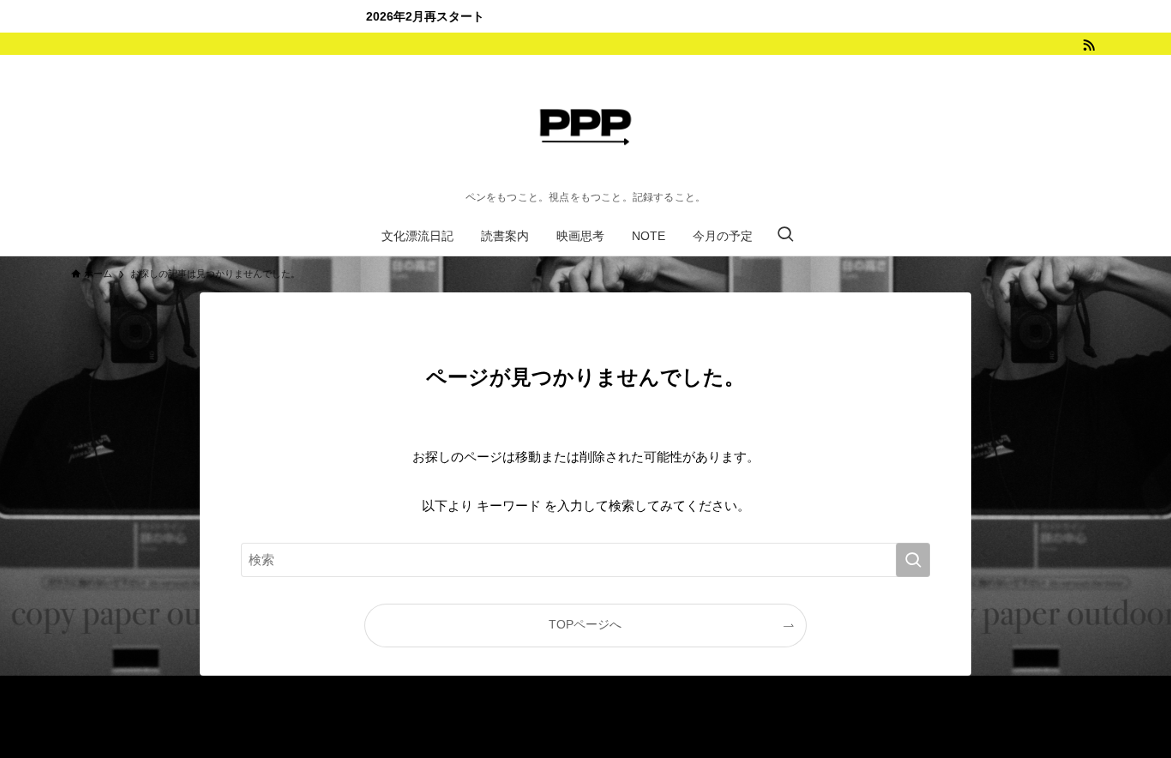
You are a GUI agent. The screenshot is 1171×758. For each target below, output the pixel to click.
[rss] (1089, 45)
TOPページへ (585, 624)
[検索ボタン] (785, 236)
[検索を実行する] (913, 560)
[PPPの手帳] (585, 126)
